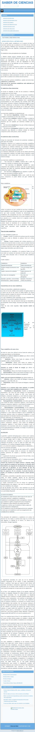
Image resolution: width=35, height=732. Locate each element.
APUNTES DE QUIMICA (8, 22)
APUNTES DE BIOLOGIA (8, 18)
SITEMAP (7, 726)
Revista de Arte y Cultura (8, 676)
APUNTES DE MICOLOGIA (9, 26)
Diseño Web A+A (20, 730)
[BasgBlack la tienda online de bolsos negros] (17, 714)
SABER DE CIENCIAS (17, 2)
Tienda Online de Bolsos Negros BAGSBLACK (12, 683)
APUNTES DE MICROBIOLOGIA (10, 20)
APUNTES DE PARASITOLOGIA (10, 24)
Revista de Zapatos (7, 678)
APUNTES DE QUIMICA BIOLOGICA (11, 30)
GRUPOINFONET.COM (24, 726)
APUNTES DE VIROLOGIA (9, 28)
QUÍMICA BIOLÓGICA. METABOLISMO (12, 41)
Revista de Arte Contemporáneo (9, 674)
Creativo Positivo (6, 680)
